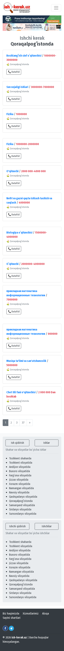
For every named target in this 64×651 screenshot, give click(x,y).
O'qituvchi (12, 171)
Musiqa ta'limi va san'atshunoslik (26, 361)
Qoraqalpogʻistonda (21, 501)
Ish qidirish (17, 442)
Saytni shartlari (11, 617)
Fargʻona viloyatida (20, 475)
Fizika (9, 114)
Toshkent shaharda (20, 458)
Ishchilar (47, 526)
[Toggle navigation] (56, 7)
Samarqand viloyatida (22, 505)
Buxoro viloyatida (19, 471)
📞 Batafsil (14, 71)
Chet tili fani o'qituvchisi (21, 392)
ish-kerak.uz (19, 637)
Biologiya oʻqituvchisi (19, 232)
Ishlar (46, 442)
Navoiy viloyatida (19, 492)
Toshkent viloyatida (20, 462)
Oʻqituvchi (12, 264)
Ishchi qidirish (17, 526)
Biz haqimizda (11, 613)
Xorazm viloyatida (19, 484)
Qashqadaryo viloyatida (23, 496)
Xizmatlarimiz (31, 613)
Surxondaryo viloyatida (22, 513)
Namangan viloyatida (21, 488)
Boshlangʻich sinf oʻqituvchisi (23, 55)
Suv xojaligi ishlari (17, 87)
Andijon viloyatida (19, 467)
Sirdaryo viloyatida (20, 509)
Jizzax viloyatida (18, 479)
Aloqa (45, 613)
